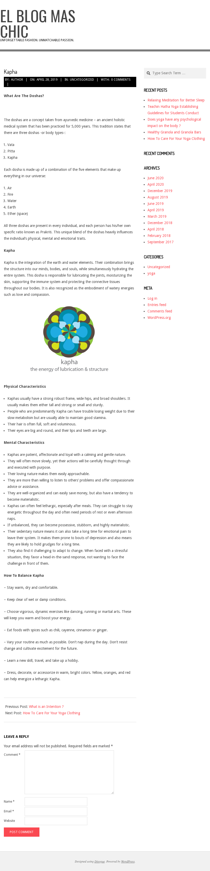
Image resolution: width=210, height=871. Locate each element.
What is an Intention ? (46, 707)
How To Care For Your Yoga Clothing (51, 713)
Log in (152, 298)
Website (9, 821)
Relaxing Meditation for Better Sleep (176, 100)
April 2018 (156, 229)
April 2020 (156, 184)
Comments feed (160, 311)
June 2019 (156, 204)
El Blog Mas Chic (37, 23)
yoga (151, 273)
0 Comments (121, 79)
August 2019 (158, 197)
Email (9, 811)
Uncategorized (82, 79)
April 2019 (156, 210)
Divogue (99, 861)
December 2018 (160, 223)
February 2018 (159, 236)
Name (9, 801)
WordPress (128, 861)
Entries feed (157, 305)
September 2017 (161, 242)
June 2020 (156, 178)
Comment (12, 755)
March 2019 (157, 216)
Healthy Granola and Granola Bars (174, 132)
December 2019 (160, 191)
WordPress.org (159, 318)
